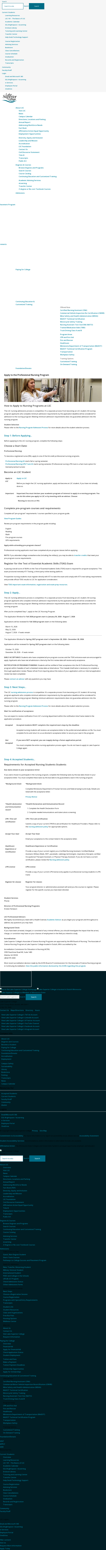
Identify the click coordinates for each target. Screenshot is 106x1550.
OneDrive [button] (4, 1535)
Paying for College (8, 1047)
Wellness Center (9, 1321)
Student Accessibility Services (12, 1141)
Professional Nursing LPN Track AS (19, 464)
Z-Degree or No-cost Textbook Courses (19, 1245)
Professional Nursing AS (15, 461)
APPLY (2, 1444)
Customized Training (68, 361)
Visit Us (3, 1543)
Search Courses (25, 171)
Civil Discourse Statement (29, 152)
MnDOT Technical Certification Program (76, 349)
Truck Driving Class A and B (71, 330)
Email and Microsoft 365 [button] (9, 1524)
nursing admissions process (22, 692)
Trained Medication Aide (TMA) (72, 327)
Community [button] (6, 67)
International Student (12, 1273)
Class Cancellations (12, 51)
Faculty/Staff (6, 1099)
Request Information (11, 1337)
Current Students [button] (8, 12)
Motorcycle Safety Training (71, 322)
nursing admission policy (38, 827)
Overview (7, 1167)
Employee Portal (11, 86)
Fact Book (23, 128)
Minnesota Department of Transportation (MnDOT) (81, 346)
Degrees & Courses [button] (23, 165)
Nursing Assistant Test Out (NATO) (17, 1396)
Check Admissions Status (13, 1282)
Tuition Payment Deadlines (14, 1365)
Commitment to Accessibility (11, 1136)
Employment (6, 1059)
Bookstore (9, 47)
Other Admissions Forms (13, 1284)
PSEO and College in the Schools (16, 1276)
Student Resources (11, 1310)
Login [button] (4, 73)
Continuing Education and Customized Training (38, 176)
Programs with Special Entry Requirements (20, 1300)
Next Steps (7, 1291)
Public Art (23, 161)
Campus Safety (7, 1063)
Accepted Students (9, 1093)
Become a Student (8, 1044)
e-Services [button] (4, 1529)
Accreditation (24, 143)
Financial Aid (8, 1346)
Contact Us (23, 149)
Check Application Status (13, 1352)
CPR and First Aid (67, 337)
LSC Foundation (25, 146)
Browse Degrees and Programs (31, 168)
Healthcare (64, 343)
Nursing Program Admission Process (33, 427)
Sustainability (6, 1066)
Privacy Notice (31, 797)
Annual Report (24, 122)
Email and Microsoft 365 (14, 76)
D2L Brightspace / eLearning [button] (11, 1527)
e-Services (9, 83)
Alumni (4, 1105)
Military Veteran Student (13, 1270)
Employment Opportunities (30, 134)
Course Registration (12, 41)
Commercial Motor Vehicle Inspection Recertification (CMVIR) (27, 1384)
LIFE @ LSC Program (11, 1279)
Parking (4, 1075)
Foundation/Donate (9, 1053)
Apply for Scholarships (12, 1372)
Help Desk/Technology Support (16, 37)
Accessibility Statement (89, 1136)
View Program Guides (12, 518)
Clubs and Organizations (13, 1313)
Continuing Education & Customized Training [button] (18, 1376)
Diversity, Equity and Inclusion (31, 138)
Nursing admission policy (59, 860)
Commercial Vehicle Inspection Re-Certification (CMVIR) (82, 313)
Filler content (5, 1540)
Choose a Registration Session (15, 1294)
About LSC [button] (20, 108)
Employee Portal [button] (6, 1532)
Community (6, 1102)
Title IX (21, 155)
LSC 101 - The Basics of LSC (15, 19)
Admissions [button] (20, 193)
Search (4, 1)
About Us (7, 1328)
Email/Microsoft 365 (9, 1115)
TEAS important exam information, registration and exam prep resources (37, 584)
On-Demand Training (68, 364)
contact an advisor (17, 679)
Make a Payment (9, 1362)
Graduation (9, 57)
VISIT (2, 1441)
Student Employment (11, 1355)
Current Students (8, 1096)
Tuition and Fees (10, 1359)
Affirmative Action (7, 1146)
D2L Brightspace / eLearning (15, 25)
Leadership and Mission (28, 141)
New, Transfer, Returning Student (17, 1267)
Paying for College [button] (23, 269)
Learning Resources (12, 15)
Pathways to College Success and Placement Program (24, 1260)
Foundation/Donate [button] (23, 368)
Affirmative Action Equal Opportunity (34, 131)
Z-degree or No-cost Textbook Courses (35, 189)
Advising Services (11, 44)
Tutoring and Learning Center (16, 31)
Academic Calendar (12, 22)
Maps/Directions (17, 1010)
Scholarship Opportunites (13, 1369)
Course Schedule (11, 54)
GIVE (2, 1447)
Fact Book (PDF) (9, 1188)
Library (4, 1069)
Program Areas (66, 334)
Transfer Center (11, 34)
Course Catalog (25, 173)
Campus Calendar (26, 116)
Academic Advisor (54, 920)
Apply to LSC (22, 478)
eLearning (23, 183)
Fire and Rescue (66, 340)
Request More (11, 1546)
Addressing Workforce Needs (30, 125)
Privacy (35, 1131)
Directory (29, 1010)
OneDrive (8, 89)
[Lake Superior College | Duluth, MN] (9, 98)
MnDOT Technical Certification (72, 319)
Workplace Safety (67, 355)
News (21, 113)
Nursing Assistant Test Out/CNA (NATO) (76, 325)
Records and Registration (14, 60)
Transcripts (9, 63)
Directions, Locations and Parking (32, 119)
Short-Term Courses (11, 1257)
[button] (26, 6)
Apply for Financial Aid (12, 1349)
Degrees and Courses (10, 1042)
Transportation (66, 352)
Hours (37, 1010)
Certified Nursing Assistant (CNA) (73, 310)
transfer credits (80, 555)
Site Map (43, 1131)
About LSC (5, 1039)
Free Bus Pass (8, 1315)
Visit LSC (22, 111)
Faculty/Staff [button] (7, 70)
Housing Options (10, 1318)
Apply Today (5, 1548)
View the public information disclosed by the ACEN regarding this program (56, 966)
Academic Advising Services (30, 180)
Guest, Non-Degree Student (14, 1254)
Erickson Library (11, 28)
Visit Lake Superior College (14, 1334)
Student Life (8, 1307)
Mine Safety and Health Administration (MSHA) (79, 316)
